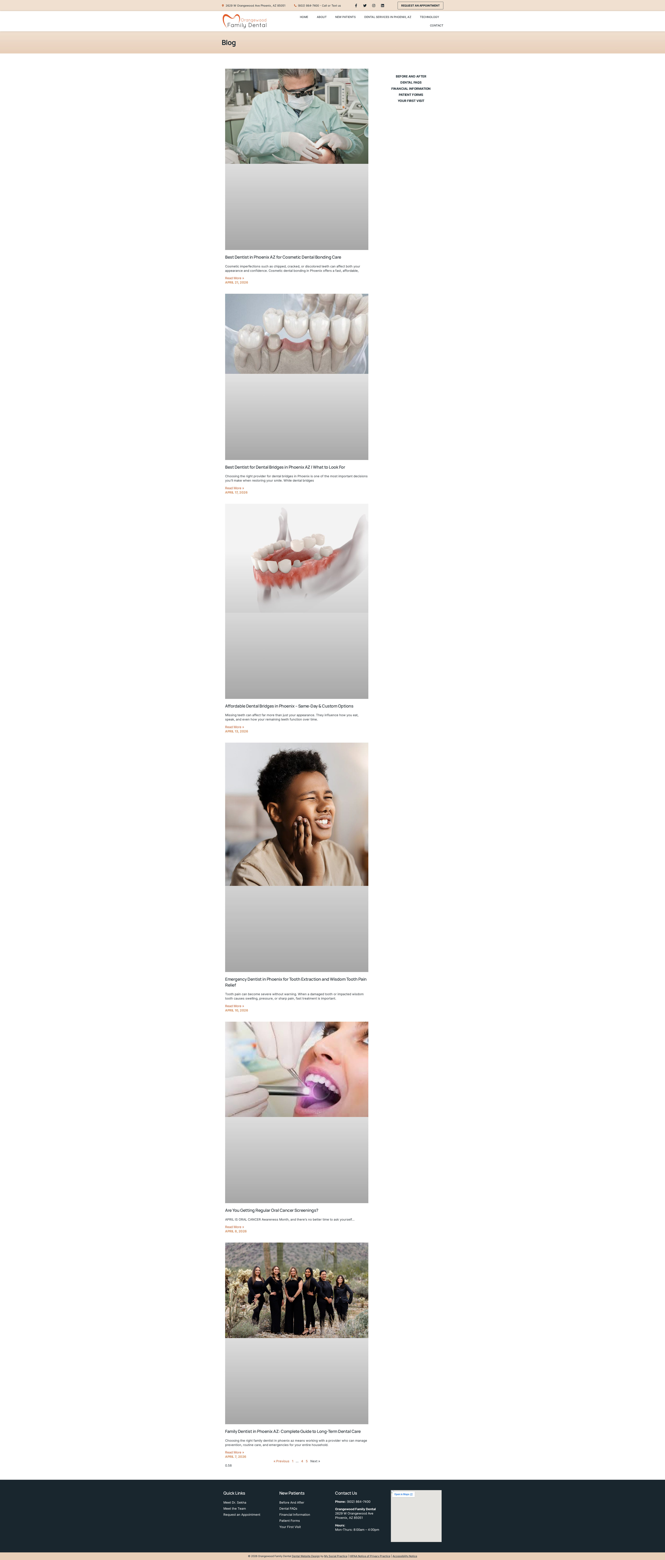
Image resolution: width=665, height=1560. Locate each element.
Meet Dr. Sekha (234, 1502)
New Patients (345, 17)
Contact (437, 25)
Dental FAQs (411, 82)
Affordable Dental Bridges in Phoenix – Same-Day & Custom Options (289, 706)
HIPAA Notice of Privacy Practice (370, 1556)
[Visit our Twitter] (364, 5)
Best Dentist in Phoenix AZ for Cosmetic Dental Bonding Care (283, 257)
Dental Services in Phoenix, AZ (387, 17)
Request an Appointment (241, 1514)
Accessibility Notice (405, 1556)
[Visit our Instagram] (373, 5)
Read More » (234, 278)
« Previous (281, 1461)
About (322, 17)
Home (304, 17)
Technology (429, 17)
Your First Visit (411, 101)
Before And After (411, 76)
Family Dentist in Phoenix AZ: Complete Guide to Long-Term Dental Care (293, 1431)
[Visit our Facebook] (356, 5)
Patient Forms (411, 95)
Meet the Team (234, 1508)
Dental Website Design (306, 1556)
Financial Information (411, 88)
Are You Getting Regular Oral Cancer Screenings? (271, 1210)
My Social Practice (335, 1556)
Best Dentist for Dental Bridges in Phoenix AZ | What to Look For (285, 467)
